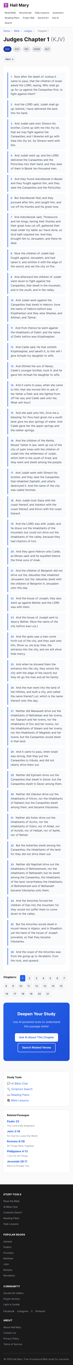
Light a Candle (11, 1304)
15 (61, 986)
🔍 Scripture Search (20, 1089)
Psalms (7, 1247)
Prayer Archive (11, 1298)
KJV (7, 49)
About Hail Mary (12, 1327)
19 (31, 993)
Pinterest (40, 1311)
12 (36, 986)
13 (44, 986)
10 (20, 986)
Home (6, 30)
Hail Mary (16, 5)
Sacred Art (43, 17)
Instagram (22, 1311)
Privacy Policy (11, 1338)
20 (39, 993)
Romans (7, 1269)
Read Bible (10, 12)
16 (6, 993)
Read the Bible (11, 1201)
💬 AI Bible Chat (17, 1083)
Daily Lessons (42, 12)
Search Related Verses (36, 1047)
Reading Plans (12, 17)
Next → (9, 59)
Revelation (9, 1275)
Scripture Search (12, 1212)
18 (23, 993)
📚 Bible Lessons (18, 1100)
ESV (17, 49)
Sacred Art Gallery (13, 1293)
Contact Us (9, 1332)
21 (47, 993)
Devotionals (25, 12)
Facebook (8, 1311)
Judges (28, 30)
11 (29, 986)
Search (8, 22)
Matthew (8, 1258)
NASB (37, 49)
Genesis (7, 1241)
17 (15, 993)
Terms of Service (12, 1344)
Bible (17, 30)
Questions (58, 12)
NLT (47, 49)
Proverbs (8, 1252)
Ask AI (55, 17)
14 (53, 986)
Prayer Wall (28, 17)
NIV (26, 49)
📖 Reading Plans (18, 1094)
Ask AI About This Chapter (36, 1037)
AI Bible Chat (10, 1206)
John (6, 1264)
